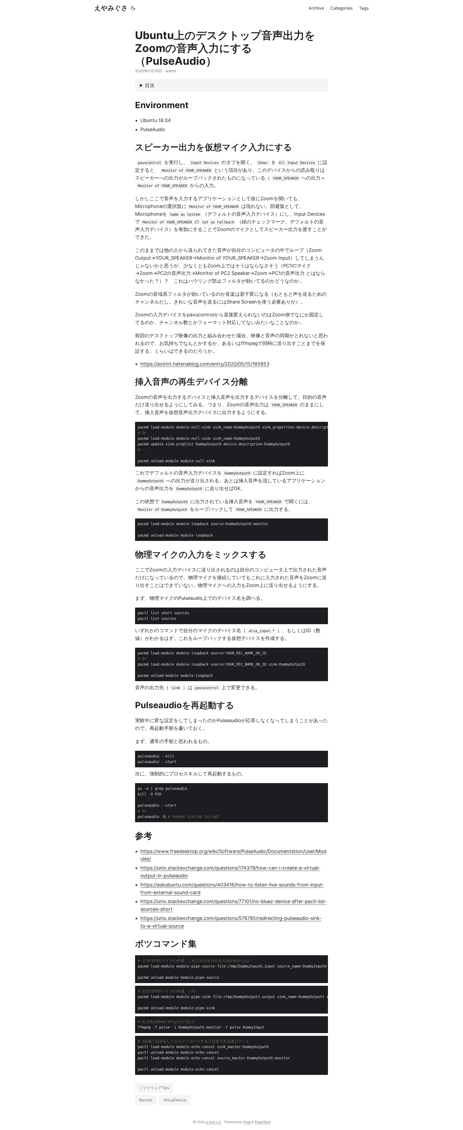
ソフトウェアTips (154, 1087)
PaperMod (262, 1122)
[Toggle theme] (133, 8)
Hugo (247, 1122)
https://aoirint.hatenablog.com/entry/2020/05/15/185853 (204, 364)
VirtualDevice (174, 1100)
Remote (145, 1100)
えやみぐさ (111, 8)
